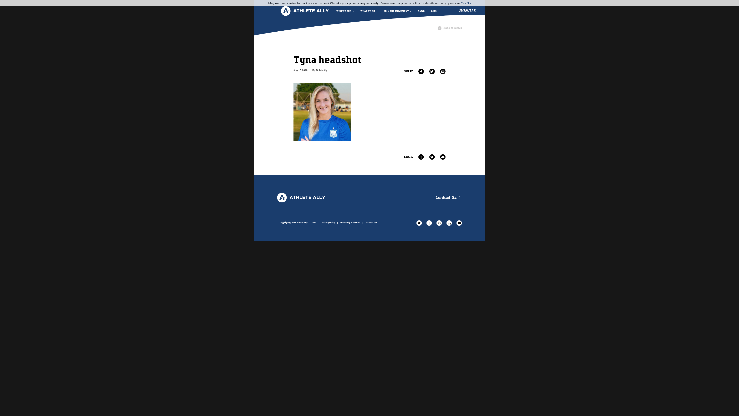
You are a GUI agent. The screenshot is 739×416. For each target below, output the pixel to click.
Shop (434, 11)
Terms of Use (371, 223)
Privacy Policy (328, 223)
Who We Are (343, 11)
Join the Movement (396, 11)
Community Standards (350, 223)
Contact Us (446, 197)
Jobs (314, 223)
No (469, 3)
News (421, 11)
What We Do (367, 11)
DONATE (467, 10)
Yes (463, 3)
